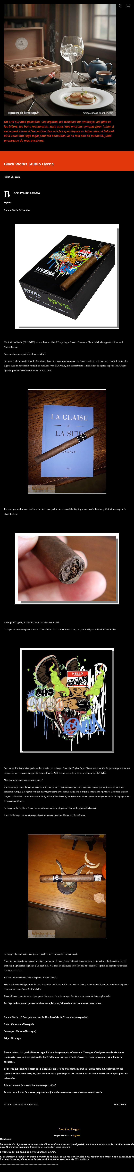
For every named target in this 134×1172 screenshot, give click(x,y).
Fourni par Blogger (69, 1129)
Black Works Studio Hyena (21, 1104)
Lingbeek (76, 1135)
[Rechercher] (120, 6)
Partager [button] (120, 1104)
